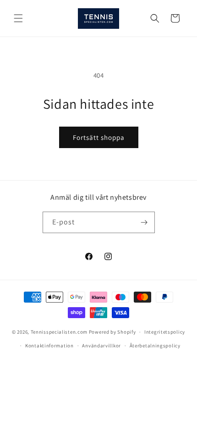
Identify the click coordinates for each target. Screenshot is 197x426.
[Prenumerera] (144, 222)
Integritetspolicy (164, 332)
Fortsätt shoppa (99, 137)
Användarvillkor (101, 345)
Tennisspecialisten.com (59, 332)
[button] (18, 18)
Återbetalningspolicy (155, 345)
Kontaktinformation (49, 345)
